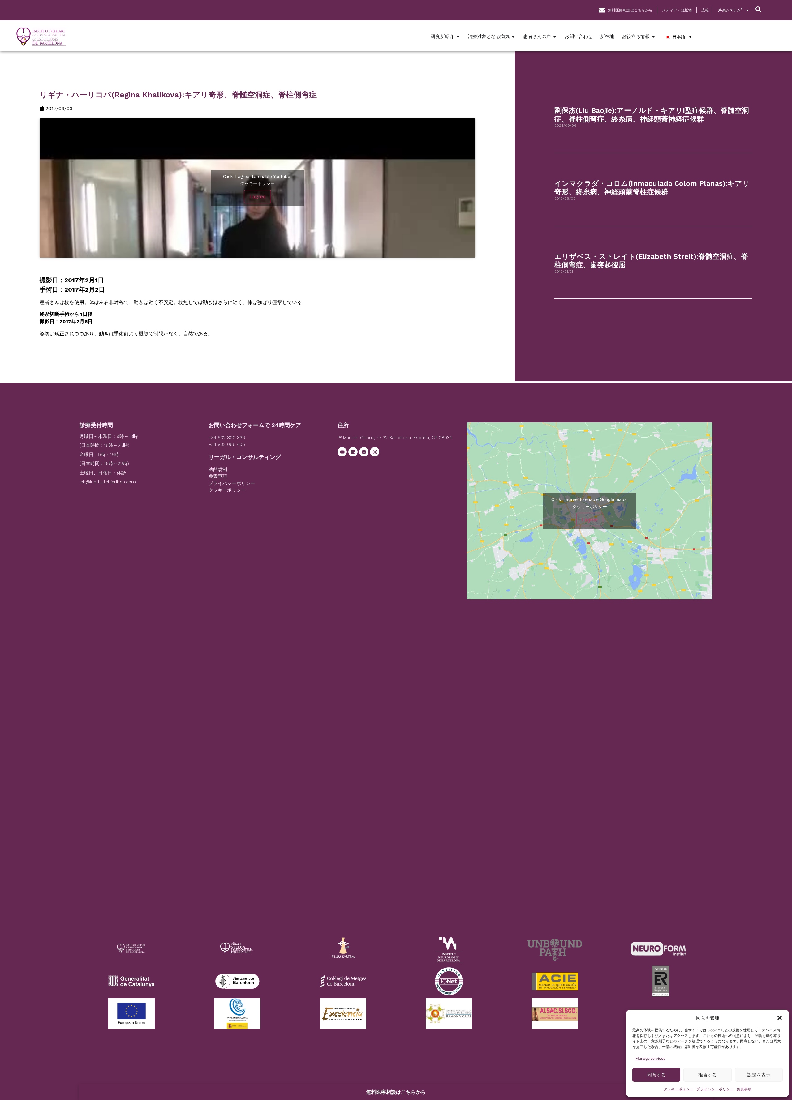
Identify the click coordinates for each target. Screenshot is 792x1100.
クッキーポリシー (678, 1089)
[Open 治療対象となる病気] (513, 36)
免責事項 (744, 1089)
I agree (257, 196)
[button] (780, 1018)
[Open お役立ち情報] (653, 36)
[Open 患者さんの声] (555, 36)
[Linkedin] (353, 451)
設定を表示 (758, 1075)
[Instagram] (374, 451)
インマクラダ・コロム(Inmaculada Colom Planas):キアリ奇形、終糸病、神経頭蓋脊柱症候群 (652, 187)
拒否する (707, 1075)
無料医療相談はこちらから (396, 1092)
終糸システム (730, 10)
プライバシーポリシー (715, 1089)
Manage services (650, 1058)
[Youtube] (342, 451)
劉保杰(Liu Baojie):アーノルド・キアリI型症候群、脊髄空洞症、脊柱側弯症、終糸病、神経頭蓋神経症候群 (651, 114)
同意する (656, 1075)
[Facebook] (363, 451)
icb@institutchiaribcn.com (108, 482)
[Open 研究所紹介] (458, 36)
